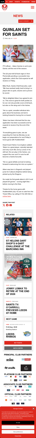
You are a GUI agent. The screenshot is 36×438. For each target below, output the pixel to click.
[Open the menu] (32, 8)
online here (7, 196)
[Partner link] (10, 359)
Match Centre (18, 348)
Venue (33, 1)
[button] (33, 408)
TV (6, 1)
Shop (11, 1)
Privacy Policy (18, 436)
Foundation (25, 1)
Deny (18, 427)
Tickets (17, 1)
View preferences (18, 432)
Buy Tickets (18, 343)
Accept (18, 422)
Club (2, 1)
